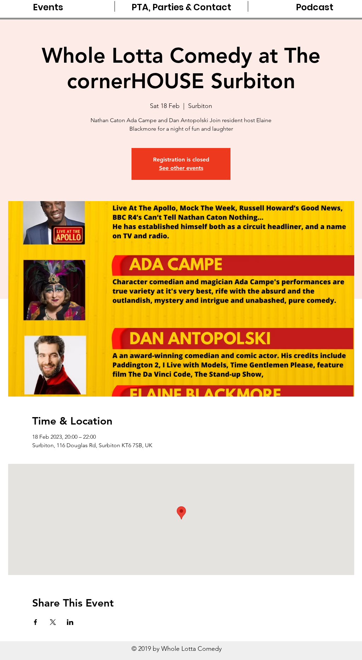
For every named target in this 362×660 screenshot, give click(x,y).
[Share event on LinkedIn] (70, 622)
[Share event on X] (52, 622)
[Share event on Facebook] (35, 622)
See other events (181, 168)
